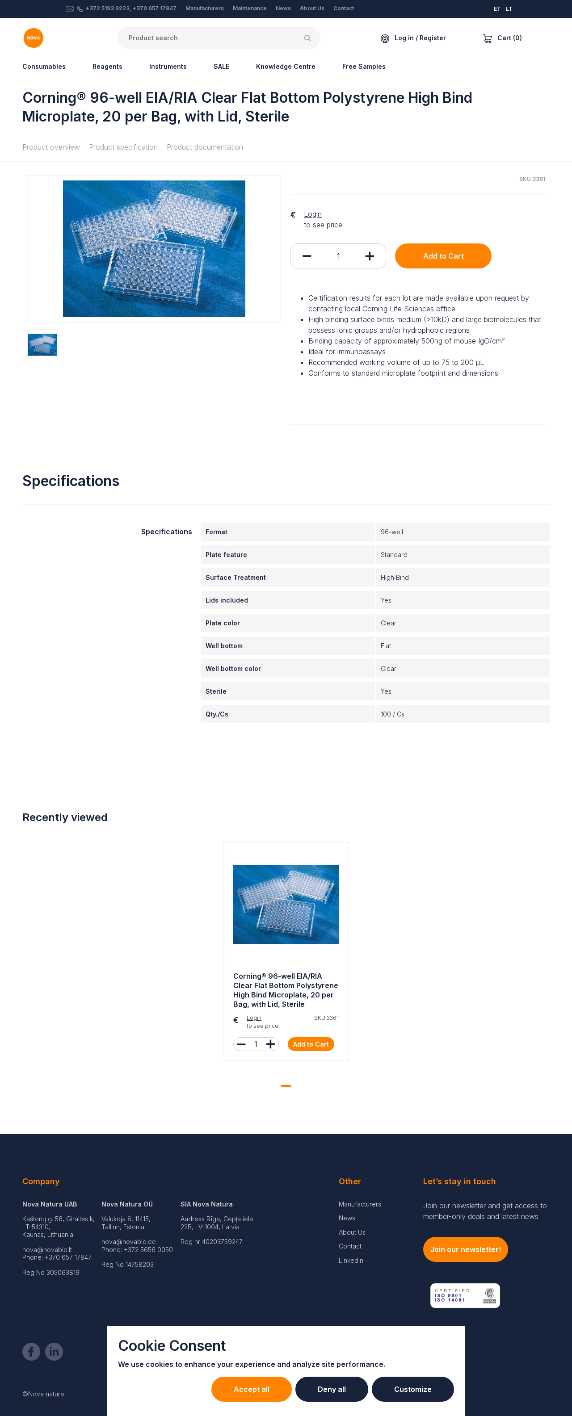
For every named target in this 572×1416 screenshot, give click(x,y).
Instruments (168, 66)
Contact (343, 8)
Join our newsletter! (465, 1249)
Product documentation (205, 146)
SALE (221, 66)
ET (497, 8)
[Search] (309, 38)
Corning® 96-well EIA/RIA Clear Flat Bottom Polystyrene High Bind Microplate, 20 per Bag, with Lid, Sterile (285, 990)
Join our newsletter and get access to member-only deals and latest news (485, 1211)
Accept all (251, 1389)
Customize (413, 1389)
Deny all (332, 1389)
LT (509, 8)
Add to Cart (443, 255)
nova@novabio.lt (47, 1249)
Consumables (44, 66)
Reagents (107, 66)
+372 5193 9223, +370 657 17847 (131, 8)
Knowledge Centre (285, 66)
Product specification (123, 146)
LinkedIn (351, 1260)
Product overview (51, 146)
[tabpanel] (286, 953)
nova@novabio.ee (128, 1241)
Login (313, 213)
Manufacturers (204, 8)
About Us (312, 8)
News (283, 8)
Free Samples (364, 66)
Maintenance (250, 8)
